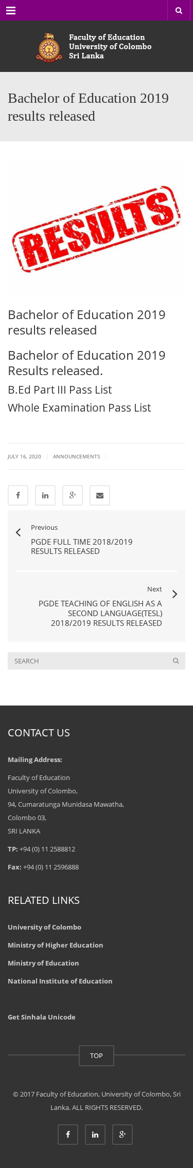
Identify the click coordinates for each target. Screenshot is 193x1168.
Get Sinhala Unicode (42, 1017)
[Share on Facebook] (18, 495)
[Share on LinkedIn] (45, 495)
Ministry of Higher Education (55, 945)
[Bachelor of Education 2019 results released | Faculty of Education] (96, 46)
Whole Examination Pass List (79, 407)
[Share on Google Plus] (72, 495)
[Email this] (100, 495)
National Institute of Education (60, 981)
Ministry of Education (43, 963)
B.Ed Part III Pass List (60, 389)
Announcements (76, 456)
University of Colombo (44, 927)
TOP (96, 1055)
